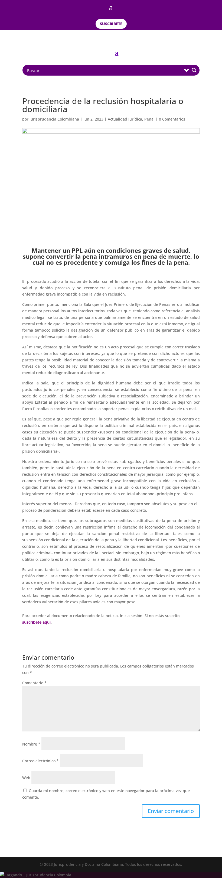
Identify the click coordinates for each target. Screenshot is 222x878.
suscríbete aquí (36, 622)
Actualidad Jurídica (125, 119)
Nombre (31, 744)
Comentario (34, 682)
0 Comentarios (172, 119)
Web (26, 777)
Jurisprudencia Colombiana (54, 119)
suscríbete (111, 23)
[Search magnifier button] (194, 70)
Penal (149, 119)
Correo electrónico (40, 760)
